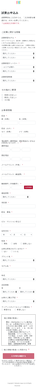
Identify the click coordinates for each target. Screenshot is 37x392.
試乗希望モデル (8, 38)
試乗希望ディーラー (10, 63)
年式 (3, 275)
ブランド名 (6, 256)
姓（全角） (6, 119)
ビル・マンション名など (11, 221)
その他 (7, 100)
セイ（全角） (7, 132)
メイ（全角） (24, 132)
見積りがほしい (10, 95)
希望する (7, 310)
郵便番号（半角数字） (10, 184)
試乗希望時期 (7, 77)
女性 (15, 243)
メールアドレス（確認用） (12, 174)
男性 (6, 243)
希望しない (21, 310)
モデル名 (5, 266)
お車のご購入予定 (9, 297)
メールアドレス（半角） (11, 165)
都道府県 (5, 193)
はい (6, 251)
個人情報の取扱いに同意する (15, 350)
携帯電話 (5, 146)
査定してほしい (10, 97)
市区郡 (4, 202)
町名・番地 (6, 212)
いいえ (16, 251)
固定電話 (5, 155)
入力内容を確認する (18, 356)
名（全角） (23, 119)
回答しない (27, 243)
